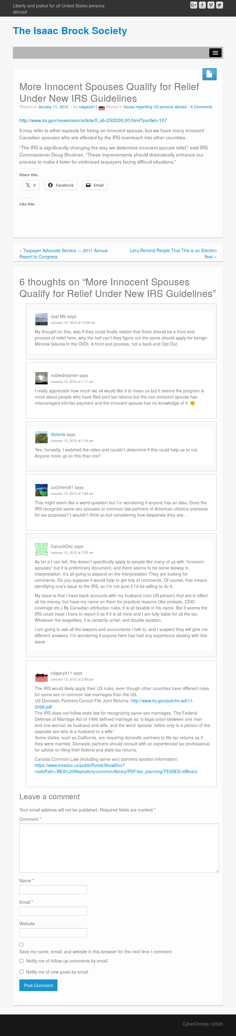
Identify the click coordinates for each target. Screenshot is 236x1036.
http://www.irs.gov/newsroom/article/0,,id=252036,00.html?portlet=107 (93, 120)
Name (26, 880)
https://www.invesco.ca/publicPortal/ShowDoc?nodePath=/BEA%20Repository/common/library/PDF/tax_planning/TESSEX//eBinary (116, 768)
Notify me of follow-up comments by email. (67, 961)
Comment (30, 819)
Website (27, 923)
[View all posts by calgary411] (102, 106)
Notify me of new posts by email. (57, 972)
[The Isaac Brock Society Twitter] (219, 5)
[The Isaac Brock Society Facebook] (202, 5)
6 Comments (201, 106)
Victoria (58, 434)
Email (26, 902)
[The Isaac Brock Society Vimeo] (210, 5)
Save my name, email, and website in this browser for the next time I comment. (96, 951)
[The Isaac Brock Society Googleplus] (193, 5)
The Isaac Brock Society (70, 30)
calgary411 (88, 106)
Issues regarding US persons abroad (155, 106)
